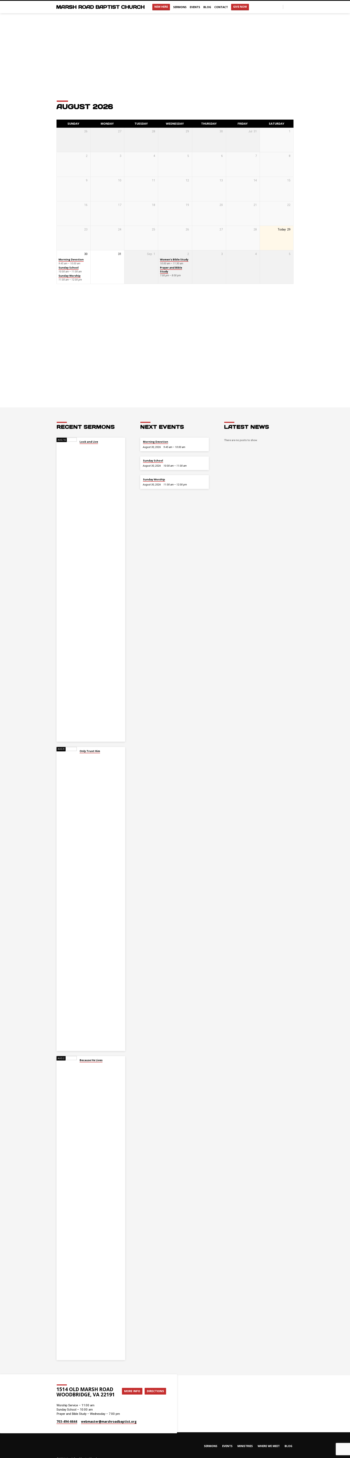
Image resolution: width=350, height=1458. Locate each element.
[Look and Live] (67, 590)
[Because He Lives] (67, 1208)
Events (195, 7)
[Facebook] (287, 6)
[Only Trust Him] (67, 899)
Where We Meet (269, 1446)
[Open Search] (279, 7)
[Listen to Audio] (80, 447)
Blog (207, 7)
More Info (132, 1391)
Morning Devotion (71, 259)
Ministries (245, 1446)
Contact (221, 7)
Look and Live (89, 442)
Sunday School (69, 267)
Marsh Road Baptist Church (100, 7)
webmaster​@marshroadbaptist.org (109, 1421)
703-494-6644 (67, 1421)
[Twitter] (291, 6)
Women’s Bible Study (174, 259)
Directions (155, 1391)
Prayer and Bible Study (171, 269)
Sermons (180, 7)
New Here (161, 7)
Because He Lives (91, 1060)
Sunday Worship (70, 275)
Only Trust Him (90, 751)
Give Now (240, 7)
